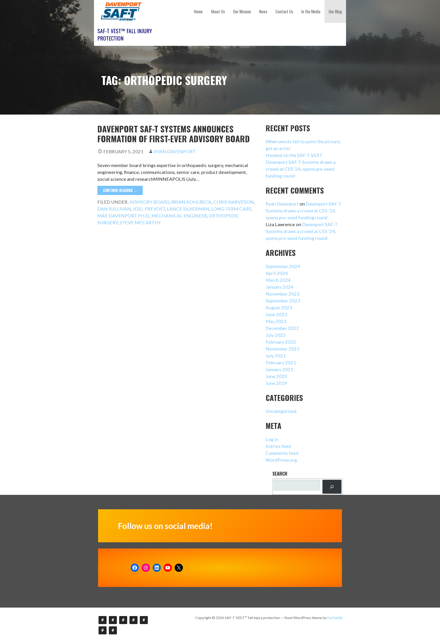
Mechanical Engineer (179, 215)
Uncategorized (281, 411)
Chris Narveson (233, 202)
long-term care (231, 208)
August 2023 (279, 307)
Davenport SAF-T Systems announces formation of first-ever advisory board (173, 134)
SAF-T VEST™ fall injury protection (124, 34)
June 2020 (276, 376)
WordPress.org (281, 460)
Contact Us (284, 11)
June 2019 (276, 383)
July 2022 (276, 335)
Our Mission (242, 11)
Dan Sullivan (114, 208)
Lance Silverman (188, 208)
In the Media (310, 11)
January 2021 (279, 369)
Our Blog (335, 11)
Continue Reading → (120, 190)
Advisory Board (149, 202)
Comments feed (282, 453)
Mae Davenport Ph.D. (123, 215)
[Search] (331, 487)
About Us (218, 11)
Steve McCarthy (140, 222)
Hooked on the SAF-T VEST (294, 155)
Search (279, 473)
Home (198, 11)
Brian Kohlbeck (191, 202)
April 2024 (277, 273)
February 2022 (281, 342)
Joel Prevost (149, 208)
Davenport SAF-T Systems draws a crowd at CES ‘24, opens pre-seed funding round (301, 168)
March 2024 (278, 280)
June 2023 (276, 314)
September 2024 (283, 266)
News (263, 11)
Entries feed (278, 446)
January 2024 (279, 287)
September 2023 (283, 300)
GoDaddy (335, 617)
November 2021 (283, 348)
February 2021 (281, 362)
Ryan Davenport (174, 151)
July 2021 (276, 355)
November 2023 (283, 293)
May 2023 (276, 321)
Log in (272, 439)
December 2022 (282, 328)
